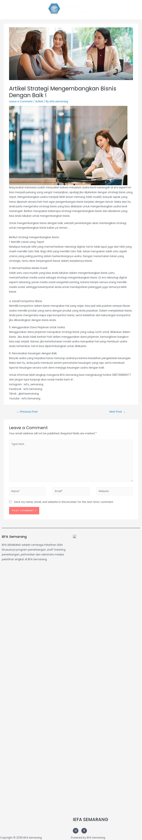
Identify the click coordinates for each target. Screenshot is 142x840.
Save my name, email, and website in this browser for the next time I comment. (64, 502)
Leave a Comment (21, 101)
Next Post (117, 411)
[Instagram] (75, 830)
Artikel (39, 101)
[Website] (115, 492)
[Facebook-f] (84, 830)
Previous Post (27, 411)
